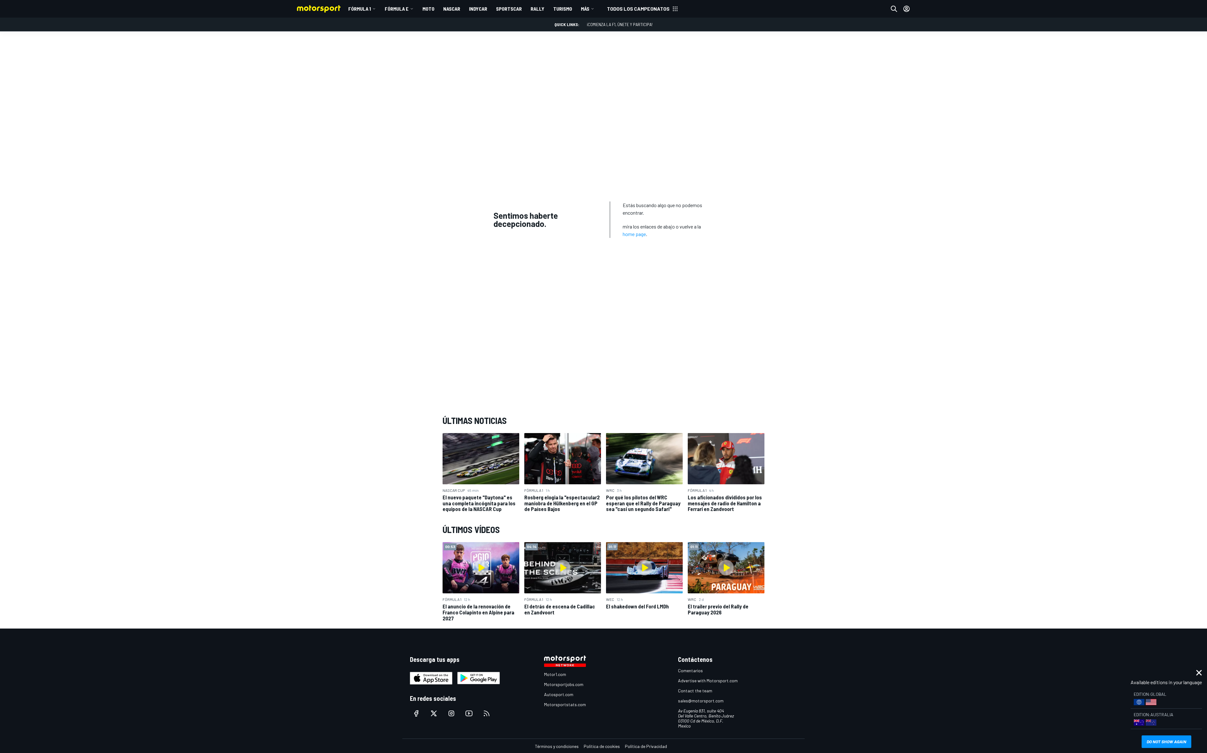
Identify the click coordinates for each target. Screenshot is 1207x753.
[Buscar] (894, 9)
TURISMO (562, 9)
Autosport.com (558, 694)
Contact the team (695, 690)
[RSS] (486, 713)
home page (634, 234)
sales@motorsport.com (701, 700)
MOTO (428, 9)
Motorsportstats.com (565, 704)
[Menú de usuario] (906, 9)
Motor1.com (555, 674)
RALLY (537, 9)
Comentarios (690, 670)
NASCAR (451, 9)
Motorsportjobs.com (563, 684)
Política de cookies (602, 746)
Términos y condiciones (557, 746)
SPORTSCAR (509, 9)
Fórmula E (397, 9)
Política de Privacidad (646, 746)
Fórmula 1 (359, 9)
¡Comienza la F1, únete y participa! (620, 24)
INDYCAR (478, 9)
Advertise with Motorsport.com (708, 680)
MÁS (585, 9)
